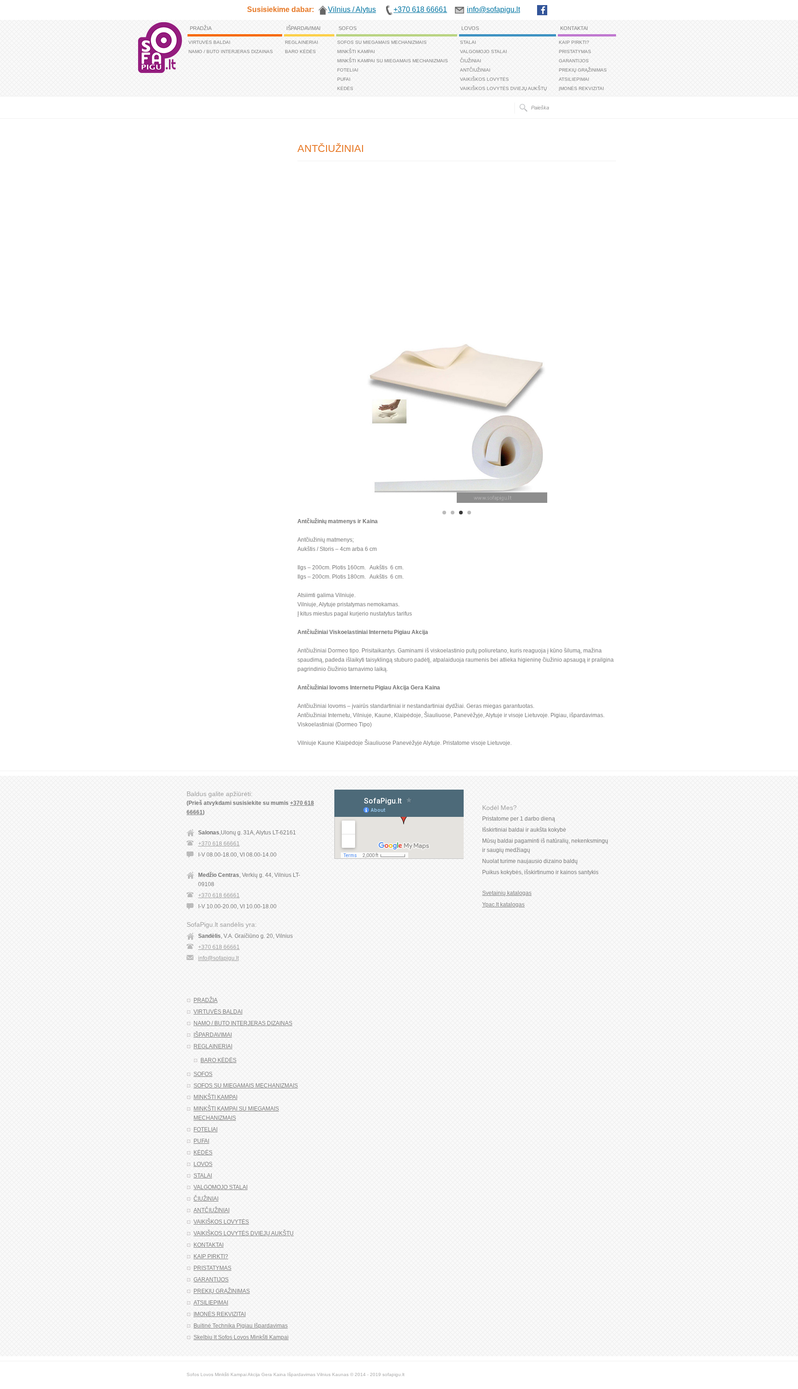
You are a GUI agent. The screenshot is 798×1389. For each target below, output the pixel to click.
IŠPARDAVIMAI (303, 28)
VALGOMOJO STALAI (483, 51)
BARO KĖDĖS (300, 51)
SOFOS (348, 28)
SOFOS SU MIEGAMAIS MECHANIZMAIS (382, 42)
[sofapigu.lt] (160, 71)
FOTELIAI (347, 69)
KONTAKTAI (574, 28)
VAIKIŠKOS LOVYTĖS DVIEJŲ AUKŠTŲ (503, 88)
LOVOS (470, 28)
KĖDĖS (345, 88)
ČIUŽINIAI (470, 60)
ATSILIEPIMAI (574, 79)
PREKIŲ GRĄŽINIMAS (583, 69)
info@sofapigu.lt (218, 958)
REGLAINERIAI (301, 42)
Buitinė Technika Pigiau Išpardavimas (240, 1326)
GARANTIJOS (574, 60)
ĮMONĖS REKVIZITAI (581, 88)
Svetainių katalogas (507, 893)
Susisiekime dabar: (280, 9)
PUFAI (344, 79)
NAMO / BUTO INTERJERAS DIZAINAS (230, 51)
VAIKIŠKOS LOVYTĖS (484, 79)
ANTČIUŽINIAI (475, 69)
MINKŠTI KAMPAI (356, 51)
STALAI (468, 42)
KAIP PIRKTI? (574, 42)
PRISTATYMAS (575, 51)
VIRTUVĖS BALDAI (209, 42)
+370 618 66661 (219, 843)
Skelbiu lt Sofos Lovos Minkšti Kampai (241, 1337)
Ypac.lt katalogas (503, 904)
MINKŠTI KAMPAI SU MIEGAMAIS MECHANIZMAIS (392, 60)
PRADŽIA (201, 28)
